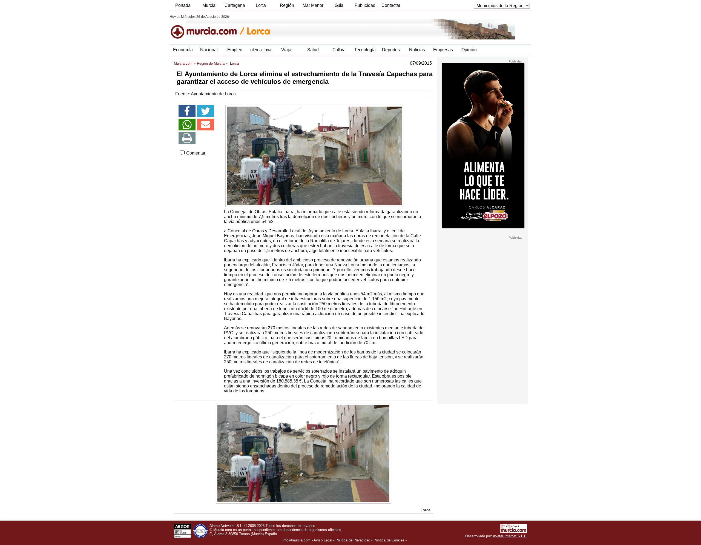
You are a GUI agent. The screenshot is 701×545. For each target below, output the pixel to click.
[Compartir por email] (205, 125)
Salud (313, 49)
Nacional (209, 49)
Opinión (469, 49)
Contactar (390, 5)
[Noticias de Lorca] (303, 27)
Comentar (195, 153)
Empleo (234, 49)
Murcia (209, 5)
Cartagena (235, 5)
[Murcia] (207, 27)
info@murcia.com (297, 540)
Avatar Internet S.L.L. (510, 536)
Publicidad (365, 5)
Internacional (260, 49)
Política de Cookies (389, 540)
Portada (183, 5)
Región (287, 5)
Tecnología (365, 49)
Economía (183, 49)
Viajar (287, 49)
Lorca (261, 5)
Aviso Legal (323, 540)
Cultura (338, 49)
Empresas (443, 49)
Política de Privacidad (352, 540)
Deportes (391, 49)
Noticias (417, 49)
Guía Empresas (339, 7)
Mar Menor (313, 5)
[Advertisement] (482, 321)
